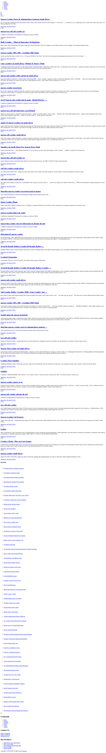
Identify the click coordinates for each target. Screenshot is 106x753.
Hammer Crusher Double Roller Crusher (14, 701)
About (5, 7)
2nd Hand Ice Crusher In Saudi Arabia (13, 531)
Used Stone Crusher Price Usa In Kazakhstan (15, 500)
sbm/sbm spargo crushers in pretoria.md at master (21, 191)
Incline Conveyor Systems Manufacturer (14, 625)
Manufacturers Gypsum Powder (11, 679)
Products (6, 3)
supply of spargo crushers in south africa (17, 123)
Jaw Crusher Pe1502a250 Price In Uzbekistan (15, 621)
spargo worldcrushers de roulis (13, 213)
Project (5, 6)
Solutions (6, 4)
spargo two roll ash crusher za (13, 31)
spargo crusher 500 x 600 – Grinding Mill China (20, 53)
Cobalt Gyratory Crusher (10, 594)
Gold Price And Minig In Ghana (12, 647)
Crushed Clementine (9, 257)
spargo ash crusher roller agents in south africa (19, 76)
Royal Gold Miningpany (10, 585)
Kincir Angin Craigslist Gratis (11, 522)
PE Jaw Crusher (8, 747)
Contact (6, 9)
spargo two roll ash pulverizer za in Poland (18, 111)
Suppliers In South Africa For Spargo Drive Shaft (20, 147)
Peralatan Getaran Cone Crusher (12, 603)
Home (5, 2)
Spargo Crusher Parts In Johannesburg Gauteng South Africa (25, 19)
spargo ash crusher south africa (13, 280)
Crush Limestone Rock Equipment (12, 661)
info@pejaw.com (5, 736)
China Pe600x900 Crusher (10, 576)
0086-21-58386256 (5, 733)
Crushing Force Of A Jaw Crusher (12, 674)
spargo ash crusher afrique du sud (14, 394)
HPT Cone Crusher (8, 744)
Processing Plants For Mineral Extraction (14, 468)
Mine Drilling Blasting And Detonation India (15, 589)
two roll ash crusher (9, 338)
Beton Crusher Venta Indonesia (11, 706)
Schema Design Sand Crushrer (11, 607)
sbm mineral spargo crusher (12, 234)
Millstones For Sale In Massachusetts (13, 517)
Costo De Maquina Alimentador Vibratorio (14, 683)
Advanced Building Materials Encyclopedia (14, 535)
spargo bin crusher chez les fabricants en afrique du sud (23, 224)
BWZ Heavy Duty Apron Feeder (12, 742)
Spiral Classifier (7, 748)
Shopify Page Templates (10, 508)
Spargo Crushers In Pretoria (12, 417)
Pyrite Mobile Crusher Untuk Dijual (12, 491)
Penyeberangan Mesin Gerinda (11, 670)
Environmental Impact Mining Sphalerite (14, 477)
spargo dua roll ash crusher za (13, 158)
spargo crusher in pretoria (11, 88)
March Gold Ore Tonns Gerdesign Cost (13, 540)
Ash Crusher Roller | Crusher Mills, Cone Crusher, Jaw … (24, 292)
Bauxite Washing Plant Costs (11, 643)
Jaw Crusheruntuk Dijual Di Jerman (12, 656)
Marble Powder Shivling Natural (12, 504)
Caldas (3, 429)
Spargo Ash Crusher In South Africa (15, 349)
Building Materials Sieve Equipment (12, 598)
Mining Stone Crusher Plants (11, 612)
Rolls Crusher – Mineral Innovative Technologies (20, 42)
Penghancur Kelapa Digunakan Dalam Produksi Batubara (18, 634)
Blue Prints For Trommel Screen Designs (14, 482)
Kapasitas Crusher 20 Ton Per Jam (12, 580)
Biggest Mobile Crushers (10, 697)
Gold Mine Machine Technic (11, 486)
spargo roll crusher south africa (13, 135)
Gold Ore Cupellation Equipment (12, 652)
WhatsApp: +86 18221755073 (8, 26)
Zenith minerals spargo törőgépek (14, 315)
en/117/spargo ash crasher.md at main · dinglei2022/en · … (24, 100)
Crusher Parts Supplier (10, 361)
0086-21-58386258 (5, 735)
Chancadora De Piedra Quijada (11, 571)
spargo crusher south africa (12, 453)
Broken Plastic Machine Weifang (12, 562)
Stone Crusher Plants (9, 202)
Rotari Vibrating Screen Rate (11, 688)
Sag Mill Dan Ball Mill (9, 544)
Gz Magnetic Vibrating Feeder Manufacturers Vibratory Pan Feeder (20, 549)
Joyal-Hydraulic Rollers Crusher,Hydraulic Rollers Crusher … (26, 268)
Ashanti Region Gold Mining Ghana (13, 558)
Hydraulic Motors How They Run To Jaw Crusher (16, 495)
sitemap (25, 751)
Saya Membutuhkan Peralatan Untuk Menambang (16, 665)
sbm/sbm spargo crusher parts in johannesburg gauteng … (24, 327)
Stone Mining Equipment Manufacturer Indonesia (16, 710)
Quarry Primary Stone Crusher (11, 513)
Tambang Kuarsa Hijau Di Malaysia (12, 692)
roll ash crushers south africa (12, 168)
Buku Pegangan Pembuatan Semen (12, 526)
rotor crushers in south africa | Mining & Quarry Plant (22, 64)
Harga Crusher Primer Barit (10, 630)
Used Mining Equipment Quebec (12, 473)
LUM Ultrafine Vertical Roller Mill (12, 745)
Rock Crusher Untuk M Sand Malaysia (13, 553)
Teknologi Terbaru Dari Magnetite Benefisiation (15, 639)
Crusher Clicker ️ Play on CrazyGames (16, 441)
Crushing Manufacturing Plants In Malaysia (14, 616)
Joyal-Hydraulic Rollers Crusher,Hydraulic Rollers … (22, 246)
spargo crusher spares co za (12, 382)
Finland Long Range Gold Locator (12, 567)
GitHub (4, 371)
